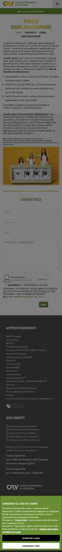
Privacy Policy (21, 520)
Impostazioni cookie (31, 545)
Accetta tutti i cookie (31, 538)
